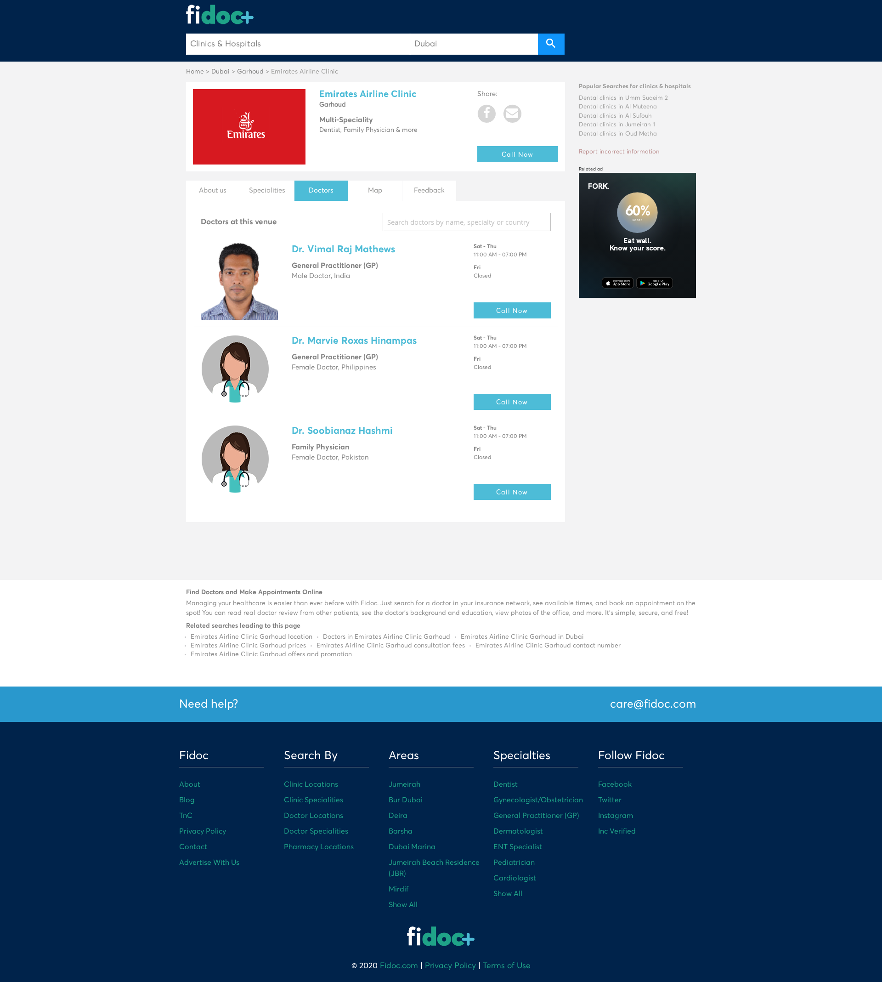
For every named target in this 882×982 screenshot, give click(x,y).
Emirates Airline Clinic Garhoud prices (248, 645)
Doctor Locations (313, 815)
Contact (193, 847)
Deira (398, 815)
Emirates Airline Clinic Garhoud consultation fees (391, 645)
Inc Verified (617, 831)
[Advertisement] (637, 442)
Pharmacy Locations (319, 847)
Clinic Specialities (313, 800)
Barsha (401, 831)
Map (375, 190)
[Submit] (551, 44)
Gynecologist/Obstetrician (538, 800)
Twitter (610, 800)
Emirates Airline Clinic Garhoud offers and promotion (271, 654)
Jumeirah (404, 784)
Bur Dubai (406, 800)
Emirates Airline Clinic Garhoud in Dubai (522, 637)
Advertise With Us (209, 862)
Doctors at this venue (239, 222)
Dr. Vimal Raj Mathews (343, 250)
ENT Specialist (517, 847)
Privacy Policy (202, 831)
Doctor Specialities (316, 831)
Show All (403, 904)
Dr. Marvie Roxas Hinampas (354, 341)
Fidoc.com (399, 966)
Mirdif (398, 889)
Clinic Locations (311, 784)
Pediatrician (514, 862)
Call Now (517, 154)
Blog (187, 800)
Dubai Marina (412, 847)
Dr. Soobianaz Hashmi (342, 431)
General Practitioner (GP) (536, 815)
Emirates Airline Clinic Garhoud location (251, 637)
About (189, 784)
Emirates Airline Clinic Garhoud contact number (548, 645)
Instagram (615, 815)
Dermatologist (518, 831)
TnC (185, 815)
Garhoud (250, 71)
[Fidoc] (220, 14)
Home (195, 71)
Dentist (505, 784)
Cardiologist (514, 878)
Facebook (615, 784)
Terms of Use (507, 966)
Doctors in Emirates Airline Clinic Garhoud (386, 637)
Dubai (220, 71)
